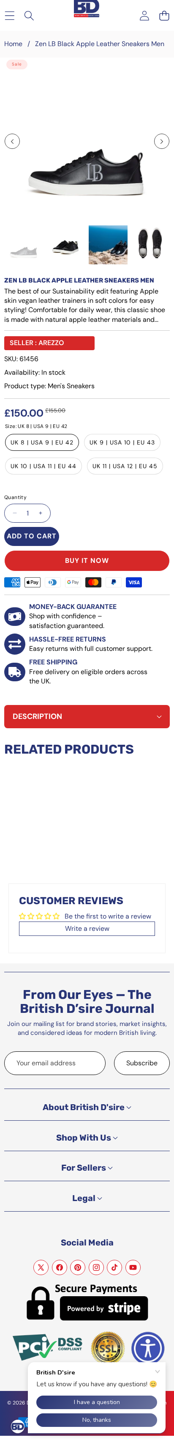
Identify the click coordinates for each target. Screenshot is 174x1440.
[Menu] (9, 15)
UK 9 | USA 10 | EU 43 (122, 442)
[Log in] (144, 15)
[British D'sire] (87, 9)
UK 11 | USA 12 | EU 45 (125, 466)
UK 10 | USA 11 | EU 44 (43, 466)
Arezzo (51, 342)
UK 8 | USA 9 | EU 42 (42, 442)
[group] (23, 244)
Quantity (15, 497)
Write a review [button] (87, 928)
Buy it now (87, 560)
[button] (164, 15)
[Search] (29, 15)
